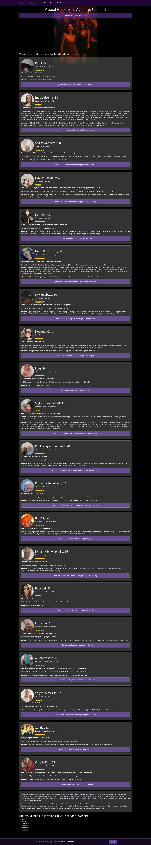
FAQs (69, 3)
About (46, 3)
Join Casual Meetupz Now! (75, 15)
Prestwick (25, 826)
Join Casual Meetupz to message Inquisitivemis (75, 130)
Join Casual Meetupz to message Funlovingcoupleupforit (75, 470)
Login (83, 3)
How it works (54, 3)
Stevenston (26, 823)
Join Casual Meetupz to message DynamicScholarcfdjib (75, 575)
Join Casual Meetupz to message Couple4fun (75, 784)
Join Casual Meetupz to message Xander (75, 749)
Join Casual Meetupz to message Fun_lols (75, 238)
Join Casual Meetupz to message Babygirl (75, 610)
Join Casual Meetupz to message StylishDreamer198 (75, 433)
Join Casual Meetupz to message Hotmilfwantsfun (75, 281)
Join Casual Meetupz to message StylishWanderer (75, 164)
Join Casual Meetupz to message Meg (75, 390)
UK (62, 816)
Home (40, 3)
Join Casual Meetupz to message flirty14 (75, 538)
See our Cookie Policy (68, 842)
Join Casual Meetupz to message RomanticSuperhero (75, 505)
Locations (76, 3)
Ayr (23, 819)
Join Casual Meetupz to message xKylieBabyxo (75, 318)
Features (63, 3)
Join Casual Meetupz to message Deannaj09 (75, 355)
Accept (113, 842)
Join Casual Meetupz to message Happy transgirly (75, 201)
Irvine (24, 821)
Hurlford (25, 828)
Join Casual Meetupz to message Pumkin (76, 84)
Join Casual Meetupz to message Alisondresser (75, 680)
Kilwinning (25, 830)
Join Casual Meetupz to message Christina (75, 645)
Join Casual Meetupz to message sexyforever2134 (75, 714)
